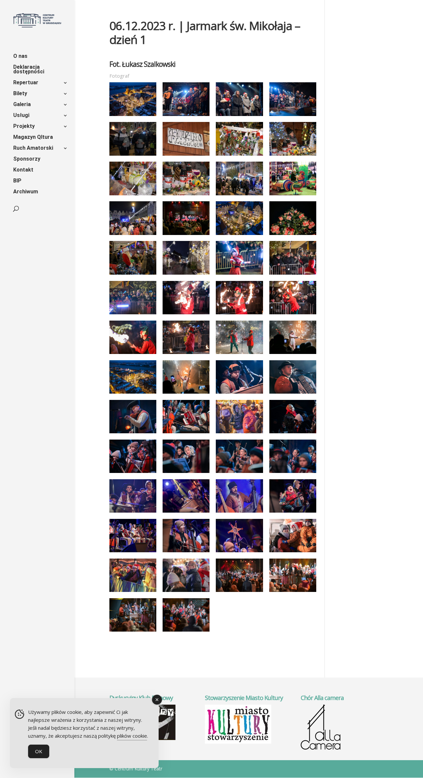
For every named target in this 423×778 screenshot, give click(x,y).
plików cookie (132, 735)
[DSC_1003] (186, 235)
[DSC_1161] (239, 512)
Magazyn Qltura (33, 137)
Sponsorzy (26, 159)
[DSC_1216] (186, 631)
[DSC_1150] (293, 473)
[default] (133, 116)
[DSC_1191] (133, 592)
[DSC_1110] (186, 393)
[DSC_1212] (293, 592)
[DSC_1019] (133, 274)
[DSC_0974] (239, 155)
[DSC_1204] (239, 592)
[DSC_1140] (186, 473)
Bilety (20, 94)
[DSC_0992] (239, 195)
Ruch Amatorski (33, 148)
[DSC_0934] (239, 116)
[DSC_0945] (133, 155)
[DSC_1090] (186, 354)
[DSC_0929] (186, 116)
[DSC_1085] (133, 354)
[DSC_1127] (293, 433)
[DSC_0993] (293, 195)
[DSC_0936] (293, 116)
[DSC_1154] (133, 512)
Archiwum (25, 192)
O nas (20, 56)
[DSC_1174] (186, 552)
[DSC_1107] (293, 354)
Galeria (22, 104)
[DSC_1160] (186, 512)
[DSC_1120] (186, 433)
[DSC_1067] (239, 314)
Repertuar (25, 83)
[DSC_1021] (186, 274)
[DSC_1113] (239, 393)
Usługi (21, 115)
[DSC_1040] (239, 274)
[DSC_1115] (293, 393)
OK (38, 751)
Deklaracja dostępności (28, 70)
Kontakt (23, 170)
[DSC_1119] (133, 433)
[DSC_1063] (186, 314)
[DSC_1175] (239, 552)
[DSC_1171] (133, 552)
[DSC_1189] (293, 552)
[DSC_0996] (133, 235)
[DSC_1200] (186, 592)
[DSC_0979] (293, 155)
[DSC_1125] (239, 433)
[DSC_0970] (186, 155)
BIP (17, 181)
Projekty (24, 126)
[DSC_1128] (133, 473)
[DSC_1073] (293, 314)
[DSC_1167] (293, 512)
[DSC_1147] (239, 473)
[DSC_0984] (133, 195)
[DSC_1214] (133, 631)
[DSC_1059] (133, 314)
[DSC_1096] (239, 354)
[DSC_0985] (186, 195)
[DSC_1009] (293, 235)
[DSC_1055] (293, 274)
